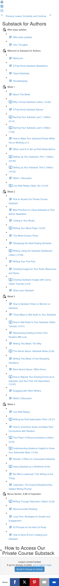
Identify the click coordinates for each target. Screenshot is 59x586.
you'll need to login (42, 564)
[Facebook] (15, 582)
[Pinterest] (34, 582)
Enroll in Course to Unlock (29, 569)
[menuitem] (2, 7)
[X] (25, 582)
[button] (2, 2)
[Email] (44, 582)
